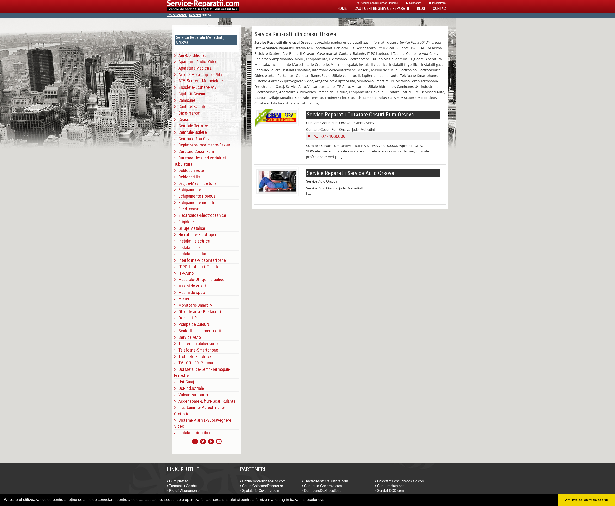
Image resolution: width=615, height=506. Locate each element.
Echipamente (188, 189)
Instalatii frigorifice (193, 432)
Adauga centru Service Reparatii (379, 3)
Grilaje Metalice (190, 228)
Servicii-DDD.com (390, 490)
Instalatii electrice (193, 241)
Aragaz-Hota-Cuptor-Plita (199, 74)
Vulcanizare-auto (192, 394)
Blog (421, 8)
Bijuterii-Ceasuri (191, 93)
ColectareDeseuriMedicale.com (400, 480)
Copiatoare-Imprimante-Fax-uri (203, 144)
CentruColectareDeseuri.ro (262, 485)
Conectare (415, 3)
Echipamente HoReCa (195, 196)
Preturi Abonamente (184, 490)
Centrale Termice (192, 125)
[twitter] (203, 441)
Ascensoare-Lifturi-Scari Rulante (205, 401)
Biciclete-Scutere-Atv (196, 87)
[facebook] (195, 441)
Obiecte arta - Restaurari (198, 311)
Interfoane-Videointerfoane (201, 260)
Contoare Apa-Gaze (194, 138)
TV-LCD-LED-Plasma (194, 362)
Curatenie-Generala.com (322, 485)
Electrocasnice (190, 208)
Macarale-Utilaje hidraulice (200, 279)
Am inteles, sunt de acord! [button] (586, 500)
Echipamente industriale (198, 202)
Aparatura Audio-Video (196, 61)
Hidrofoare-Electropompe (199, 234)
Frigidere (185, 221)
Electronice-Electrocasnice (201, 215)
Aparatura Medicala (194, 68)
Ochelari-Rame (190, 317)
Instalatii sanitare (192, 253)
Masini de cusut (191, 285)
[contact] (219, 441)
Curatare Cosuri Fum (195, 151)
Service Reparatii (177, 15)
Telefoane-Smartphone (197, 350)
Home (342, 8)
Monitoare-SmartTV (194, 305)
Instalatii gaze (189, 247)
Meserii (183, 298)
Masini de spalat (191, 292)
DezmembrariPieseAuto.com (263, 480)
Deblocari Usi (188, 176)
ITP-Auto (185, 273)
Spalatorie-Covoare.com (260, 490)
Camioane (185, 100)
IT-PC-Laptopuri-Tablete (197, 266)
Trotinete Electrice (193, 356)
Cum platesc (178, 480)
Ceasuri (184, 119)
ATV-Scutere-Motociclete (199, 80)
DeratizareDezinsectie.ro (322, 490)
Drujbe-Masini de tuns (196, 183)
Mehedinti (195, 15)
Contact (440, 8)
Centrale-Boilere (191, 132)
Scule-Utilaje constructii (198, 330)
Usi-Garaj (185, 381)
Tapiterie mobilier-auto (197, 343)
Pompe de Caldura (193, 324)
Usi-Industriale (190, 388)
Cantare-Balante (191, 106)
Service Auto (188, 337)
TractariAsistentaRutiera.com (325, 480)
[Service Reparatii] (203, 6)
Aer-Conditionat (191, 55)
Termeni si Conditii (182, 485)
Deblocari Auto (190, 170)
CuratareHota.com (390, 485)
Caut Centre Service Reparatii (382, 8)
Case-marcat (188, 113)
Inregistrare (439, 3)
